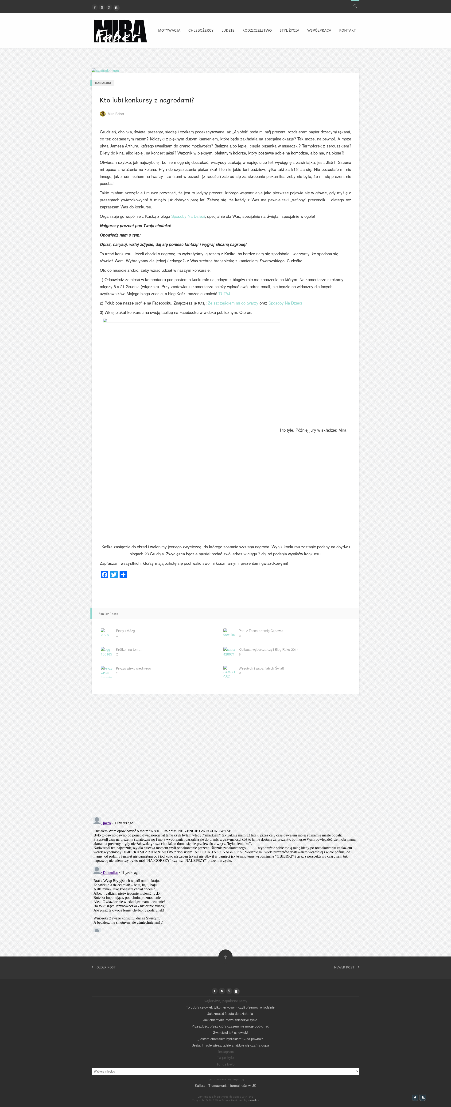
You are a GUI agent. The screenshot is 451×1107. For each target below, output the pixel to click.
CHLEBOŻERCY (201, 30)
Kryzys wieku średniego (133, 668)
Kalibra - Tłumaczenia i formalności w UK (225, 1085)
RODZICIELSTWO (257, 30)
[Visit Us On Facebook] (415, 1097)
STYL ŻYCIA (289, 30)
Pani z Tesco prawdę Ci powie (261, 630)
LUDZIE (228, 30)
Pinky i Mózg (125, 630)
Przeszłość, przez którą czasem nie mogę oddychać (230, 1026)
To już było (226, 1064)
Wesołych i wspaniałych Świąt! (261, 668)
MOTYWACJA (169, 30)
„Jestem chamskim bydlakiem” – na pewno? (230, 1038)
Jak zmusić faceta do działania (230, 1013)
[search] (355, 5)
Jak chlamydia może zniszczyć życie (230, 1019)
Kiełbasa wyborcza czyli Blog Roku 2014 (269, 649)
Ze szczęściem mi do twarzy (233, 303)
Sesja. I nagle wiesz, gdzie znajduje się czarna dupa (230, 1045)
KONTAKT (347, 30)
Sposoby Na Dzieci (188, 216)
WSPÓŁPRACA (319, 30)
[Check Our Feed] (423, 1097)
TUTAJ (224, 293)
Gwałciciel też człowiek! (230, 1032)
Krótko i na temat (128, 649)
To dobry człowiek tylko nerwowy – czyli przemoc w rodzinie (230, 1007)
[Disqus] (225, 752)
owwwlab (253, 1100)
